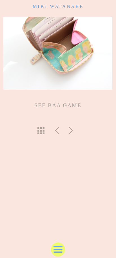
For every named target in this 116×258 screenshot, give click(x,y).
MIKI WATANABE (58, 6)
